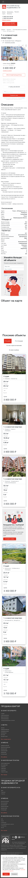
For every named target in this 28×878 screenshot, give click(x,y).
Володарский (4, 765)
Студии (2, 713)
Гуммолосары (4, 771)
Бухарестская (4, 736)
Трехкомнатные (5, 718)
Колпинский (4, 754)
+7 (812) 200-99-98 (7, 16)
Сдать (3, 13)
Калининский (4, 750)
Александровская (5, 763)
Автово (3, 727)
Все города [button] (4, 774)
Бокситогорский (5, 801)
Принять (6, 874)
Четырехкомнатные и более (8, 720)
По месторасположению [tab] (14, 345)
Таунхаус (3, 792)
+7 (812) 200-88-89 (7, 18)
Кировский (3, 752)
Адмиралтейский (5, 745)
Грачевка (3, 770)
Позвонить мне (14, 95)
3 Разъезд (3, 822)
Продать (17, 12)
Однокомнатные (5, 715)
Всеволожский (4, 806)
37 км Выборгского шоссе (7, 824)
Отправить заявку (10, 272)
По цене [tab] (7, 341)
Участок (3, 794)
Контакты (9, 13)
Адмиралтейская (5, 729)
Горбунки (3, 766)
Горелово (3, 768)
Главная (3, 29)
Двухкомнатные (5, 717)
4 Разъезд (3, 826)
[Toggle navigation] (3, 1)
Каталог (9, 29)
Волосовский (4, 803)
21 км (2, 820)
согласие (23, 97)
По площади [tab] (19, 341)
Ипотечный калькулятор (14, 75)
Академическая (5, 731)
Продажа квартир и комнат (20, 29)
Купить (4, 12)
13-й (2, 819)
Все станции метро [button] (6, 739)
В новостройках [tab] (14, 350)
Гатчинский (3, 810)
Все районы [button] (4, 757)
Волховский (4, 804)
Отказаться (14, 874)
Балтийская (3, 733)
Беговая (3, 734)
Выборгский (4, 749)
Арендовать (10, 12)
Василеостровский (5, 747)
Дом (2, 790)
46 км (2, 827)
